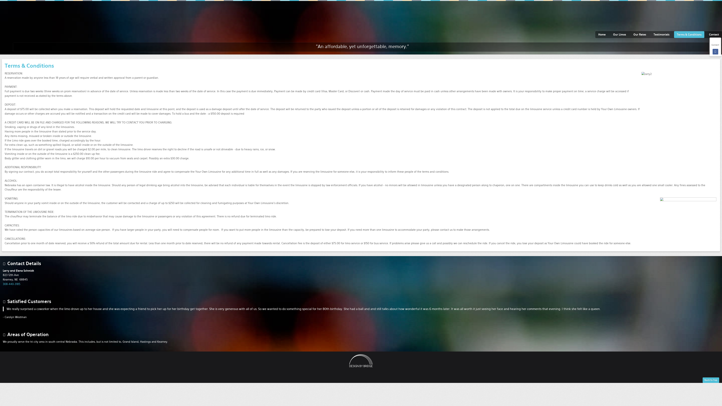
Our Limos (619, 34)
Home (602, 34)
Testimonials (661, 34)
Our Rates (639, 34)
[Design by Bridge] (361, 360)
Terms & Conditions (689, 34)
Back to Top (711, 380)
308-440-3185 (11, 284)
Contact (714, 34)
